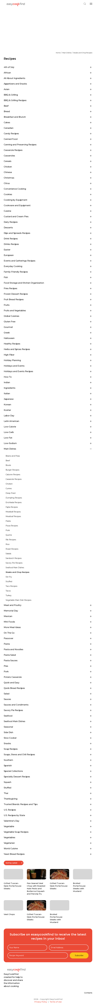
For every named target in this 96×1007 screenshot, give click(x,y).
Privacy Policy (40, 1002)
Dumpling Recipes (14, 498)
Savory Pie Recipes (14, 563)
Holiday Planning (12, 360)
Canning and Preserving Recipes (20, 144)
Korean (7, 404)
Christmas (9, 178)
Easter (7, 250)
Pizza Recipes (12, 526)
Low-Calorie (10, 427)
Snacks (7, 743)
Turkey (9, 595)
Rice (8, 544)
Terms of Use (56, 1002)
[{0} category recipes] (49, 453)
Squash (7, 782)
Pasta (8, 521)
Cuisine (7, 211)
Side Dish (8, 732)
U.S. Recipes (10, 810)
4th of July (9, 67)
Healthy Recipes (12, 344)
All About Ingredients (14, 78)
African (7, 73)
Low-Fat (8, 438)
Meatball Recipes (13, 512)
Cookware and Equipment (17, 205)
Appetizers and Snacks (15, 84)
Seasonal (8, 727)
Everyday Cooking (13, 266)
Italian (7, 393)
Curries (9, 488)
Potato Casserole (13, 677)
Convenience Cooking (15, 189)
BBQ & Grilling (11, 95)
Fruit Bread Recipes (14, 299)
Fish (6, 277)
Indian (7, 382)
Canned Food (11, 139)
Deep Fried (10, 493)
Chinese (8, 172)
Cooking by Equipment (15, 200)
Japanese (9, 399)
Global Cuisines (11, 316)
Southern (8, 760)
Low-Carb (9, 432)
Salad (6, 693)
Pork (8, 530)
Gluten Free (9, 321)
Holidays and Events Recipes (18, 371)
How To (8, 377)
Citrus (7, 183)
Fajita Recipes (12, 507)
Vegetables (9, 837)
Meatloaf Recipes (13, 516)
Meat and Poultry (12, 605)
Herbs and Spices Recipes (17, 349)
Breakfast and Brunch (15, 117)
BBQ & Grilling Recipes (15, 100)
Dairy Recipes (11, 222)
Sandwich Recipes (14, 558)
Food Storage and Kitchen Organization (24, 283)
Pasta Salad (10, 655)
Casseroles (9, 155)
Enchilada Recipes (14, 502)
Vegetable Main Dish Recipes (18, 600)
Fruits (7, 305)
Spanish (8, 765)
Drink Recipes (11, 238)
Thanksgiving (10, 799)
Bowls (8, 465)
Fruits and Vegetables (15, 310)
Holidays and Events (14, 366)
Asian (6, 89)
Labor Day (9, 415)
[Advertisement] (48, 26)
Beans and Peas (13, 456)
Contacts (88, 993)
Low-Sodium (10, 443)
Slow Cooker (10, 738)
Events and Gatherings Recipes (19, 261)
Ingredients (9, 388)
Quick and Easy (11, 682)
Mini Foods (9, 622)
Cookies (8, 194)
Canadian (8, 128)
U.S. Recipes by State (14, 815)
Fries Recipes (10, 288)
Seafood (8, 716)
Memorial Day (11, 611)
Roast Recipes (12, 549)
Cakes (7, 122)
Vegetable (9, 826)
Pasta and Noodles (13, 649)
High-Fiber (9, 355)
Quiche (9, 535)
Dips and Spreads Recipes (17, 233)
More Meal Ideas (12, 627)
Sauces (7, 699)
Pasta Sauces (11, 660)
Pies (6, 666)
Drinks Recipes (11, 244)
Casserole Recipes (13, 150)
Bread (7, 111)
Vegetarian (9, 843)
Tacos (8, 591)
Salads (8, 553)
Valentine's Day (11, 821)
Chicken (8, 167)
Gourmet (8, 327)
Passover (8, 638)
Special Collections (13, 771)
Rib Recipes (11, 540)
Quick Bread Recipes (14, 688)
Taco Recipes (11, 586)
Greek (7, 332)
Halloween (9, 338)
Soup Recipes (11, 749)
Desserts (8, 227)
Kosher (7, 410)
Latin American (11, 421)
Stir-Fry (9, 577)
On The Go (9, 633)
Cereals (7, 161)
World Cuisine (11, 848)
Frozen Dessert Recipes (16, 294)
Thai (6, 793)
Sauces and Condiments (16, 705)
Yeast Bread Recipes (14, 854)
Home (58, 53)
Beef (6, 106)
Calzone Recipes (13, 474)
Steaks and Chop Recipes (82, 53)
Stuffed (9, 581)
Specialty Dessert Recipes (17, 776)
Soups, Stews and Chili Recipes (19, 754)
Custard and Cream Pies (16, 216)
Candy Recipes (11, 133)
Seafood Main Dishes (15, 567)
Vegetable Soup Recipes (16, 832)
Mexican (8, 616)
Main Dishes (67, 53)
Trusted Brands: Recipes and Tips (21, 804)
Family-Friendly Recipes (16, 272)
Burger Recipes (12, 470)
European (9, 255)
